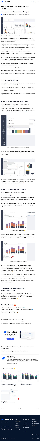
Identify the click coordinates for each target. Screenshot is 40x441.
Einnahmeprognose (21, 45)
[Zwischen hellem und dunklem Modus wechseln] (35, 2)
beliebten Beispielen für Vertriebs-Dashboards (25, 73)
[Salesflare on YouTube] (34, 434)
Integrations (17, 425)
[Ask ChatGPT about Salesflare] (2, 429)
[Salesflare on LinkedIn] (32, 434)
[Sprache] (33, 2)
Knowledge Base (18, 429)
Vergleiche (17, 427)
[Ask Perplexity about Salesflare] (11, 429)
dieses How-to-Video (16, 72)
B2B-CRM (25, 431)
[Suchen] (32, 2)
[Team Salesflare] (3, 358)
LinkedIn (26, 351)
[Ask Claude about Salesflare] (8, 429)
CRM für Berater (35, 421)
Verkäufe (2, 383)
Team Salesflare (5, 14)
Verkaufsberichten (11, 59)
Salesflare (14, 357)
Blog (16, 419)
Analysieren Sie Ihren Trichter (26, 384)
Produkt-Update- (23, 383)
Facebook (20, 351)
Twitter (17, 351)
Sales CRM (34, 419)
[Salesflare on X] (36, 434)
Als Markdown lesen (21, 14)
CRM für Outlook (26, 423)
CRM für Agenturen (35, 423)
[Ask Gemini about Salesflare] (5, 429)
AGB (38, 438)
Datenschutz (34, 438)
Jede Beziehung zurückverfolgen (7, 402)
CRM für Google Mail (26, 425)
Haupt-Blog (20, 408)
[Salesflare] (5, 1)
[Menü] (38, 2)
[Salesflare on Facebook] (38, 434)
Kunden (16, 423)
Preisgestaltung (18, 421)
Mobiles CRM (34, 425)
